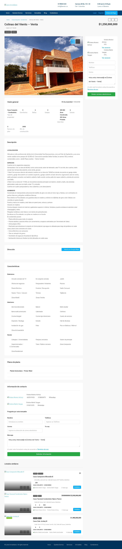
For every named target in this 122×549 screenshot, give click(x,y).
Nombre (10, 418)
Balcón (38, 307)
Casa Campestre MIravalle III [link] (43, 477)
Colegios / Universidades (20, 339)
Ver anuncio (106, 47)
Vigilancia (63, 293)
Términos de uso (43, 449)
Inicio (8, 13)
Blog (45, 13)
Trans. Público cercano (43, 344)
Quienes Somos (17, 13)
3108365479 (42, 397)
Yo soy (47, 426)
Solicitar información (43, 454)
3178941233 (62, 4)
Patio (37, 325)
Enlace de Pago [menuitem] (111, 13)
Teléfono (48, 418)
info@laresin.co (63, 6)
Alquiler (40, 473)
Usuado (7, 32)
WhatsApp (52, 397)
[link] (17, 481)
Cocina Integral (16, 316)
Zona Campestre (65, 344)
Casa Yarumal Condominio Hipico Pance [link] (47, 499)
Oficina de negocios (18, 283)
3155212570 (30, 405)
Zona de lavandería (18, 330)
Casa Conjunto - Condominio (19, 19)
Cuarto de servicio (66, 316)
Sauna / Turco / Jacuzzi (19, 293)
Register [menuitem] (101, 13)
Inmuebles (37, 13)
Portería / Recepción (42, 288)
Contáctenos (54, 13)
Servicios (28, 13)
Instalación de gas (17, 325)
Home (7, 19)
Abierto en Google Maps (71, 249)
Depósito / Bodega (18, 321)
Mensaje (10, 435)
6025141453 (31, 397)
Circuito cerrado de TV (19, 279)
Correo (9, 426)
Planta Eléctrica (16, 288)
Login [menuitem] (95, 13)
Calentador (39, 311)
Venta (14, 32)
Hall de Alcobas (65, 321)
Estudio (38, 321)
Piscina (62, 283)
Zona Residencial (17, 351)
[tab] (73, 41)
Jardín (62, 279)
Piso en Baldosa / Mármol (68, 325)
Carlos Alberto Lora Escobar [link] (56, 532)
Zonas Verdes (40, 297)
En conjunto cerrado (42, 279)
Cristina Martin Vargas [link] (52, 487)
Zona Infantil (15, 297)
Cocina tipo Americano (43, 316)
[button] (109, 19)
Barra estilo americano (19, 311)
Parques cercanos (42, 339)
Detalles (77, 487)
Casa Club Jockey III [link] (40, 521)
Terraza (38, 293)
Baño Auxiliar (64, 307)
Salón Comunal (65, 288)
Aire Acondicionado (18, 307)
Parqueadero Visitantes (43, 283)
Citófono (63, 311)
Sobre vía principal (66, 339)
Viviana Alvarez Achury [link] (53, 510)
